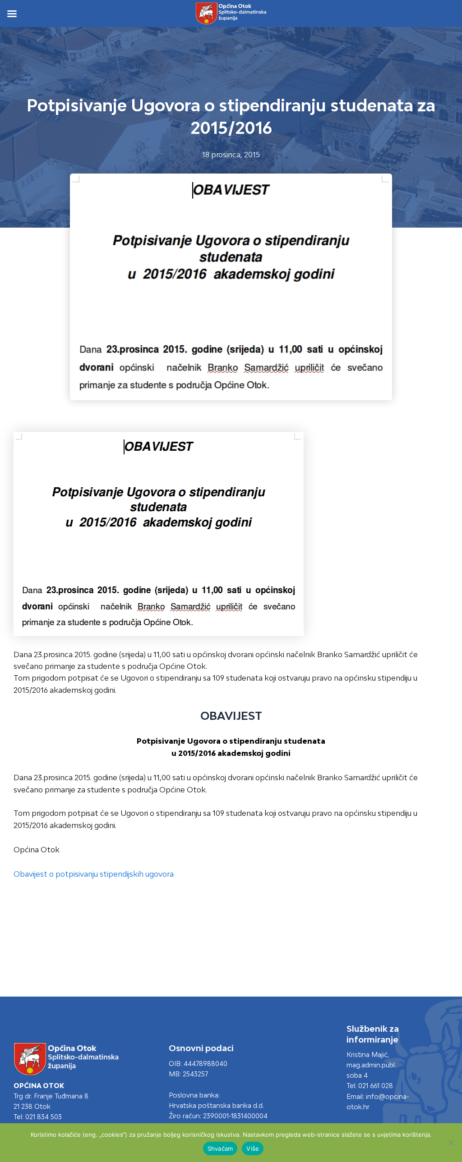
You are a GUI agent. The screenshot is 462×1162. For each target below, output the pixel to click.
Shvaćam (220, 1148)
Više (252, 1148)
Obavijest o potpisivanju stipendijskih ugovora (94, 873)
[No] (450, 1142)
